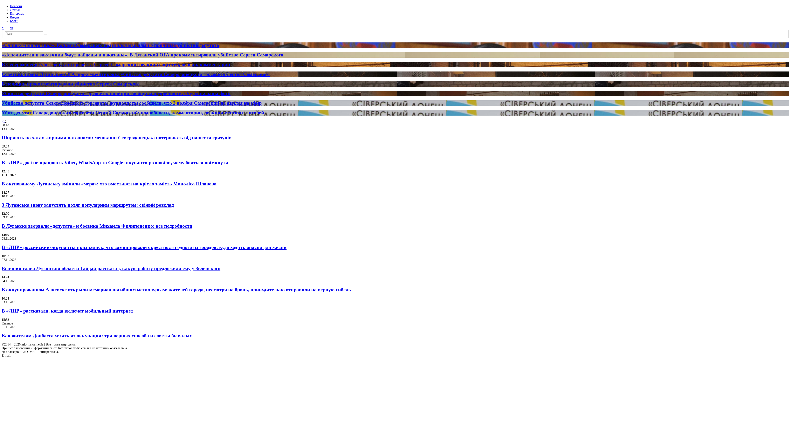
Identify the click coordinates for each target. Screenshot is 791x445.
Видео (14, 17)
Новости (16, 6)
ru (3, 28)
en (11, 28)
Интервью (17, 13)
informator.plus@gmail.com (30, 355)
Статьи (15, 10)
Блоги (14, 21)
